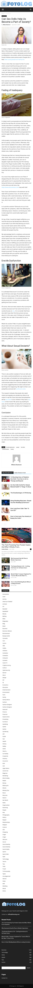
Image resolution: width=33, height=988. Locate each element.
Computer (5, 658)
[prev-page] (3, 524)
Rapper (4, 820)
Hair (4, 739)
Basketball (5, 611)
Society (12, 449)
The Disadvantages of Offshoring (20, 493)
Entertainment (6, 690)
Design (4, 677)
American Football (7, 601)
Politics (4, 817)
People (4, 810)
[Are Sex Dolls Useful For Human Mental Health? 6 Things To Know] (6, 487)
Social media (6, 849)
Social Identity (6, 844)
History (4, 744)
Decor (4, 675)
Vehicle (4, 878)
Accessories (6, 594)
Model (4, 780)
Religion (5, 824)
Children (5, 650)
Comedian (5, 653)
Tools (4, 866)
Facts (4, 695)
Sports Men (6, 854)
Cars (4, 641)
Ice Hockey (5, 753)
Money (4, 783)
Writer (4, 891)
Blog (4, 623)
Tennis (4, 861)
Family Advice (6, 699)
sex (14, 311)
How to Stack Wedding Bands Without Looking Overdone (16, 942)
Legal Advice (6, 768)
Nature (4, 798)
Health (4, 741)
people (17, 447)
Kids (4, 763)
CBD (4, 645)
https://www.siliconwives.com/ (10, 187)
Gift (3, 734)
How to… (5, 751)
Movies (4, 788)
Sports (4, 851)
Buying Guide (6, 636)
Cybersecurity (6, 670)
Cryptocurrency (7, 665)
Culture (5, 668)
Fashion (5, 702)
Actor (4, 596)
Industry (5, 758)
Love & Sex (8, 13)
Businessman (6, 633)
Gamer (4, 726)
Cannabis (5, 638)
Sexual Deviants (5, 449)
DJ (3, 682)
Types (4, 874)
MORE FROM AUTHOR (20, 472)
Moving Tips (6, 790)
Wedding (5, 886)
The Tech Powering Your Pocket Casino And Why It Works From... (16, 546)
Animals (5, 604)
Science (5, 827)
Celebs (4, 648)
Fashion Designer (7, 704)
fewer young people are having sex (14, 59)
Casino (4, 643)
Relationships (6, 822)
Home (3, 13)
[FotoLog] (16, 4)
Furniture (5, 721)
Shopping (5, 832)
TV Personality (6, 871)
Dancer (4, 672)
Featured (5, 709)
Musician (5, 795)
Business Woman (7, 631)
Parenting (5, 807)
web (4, 883)
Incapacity (5, 756)
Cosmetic (5, 660)
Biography (5, 621)
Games (4, 729)
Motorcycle (5, 785)
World (4, 888)
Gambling (5, 724)
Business (5, 628)
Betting (4, 616)
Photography (6, 815)
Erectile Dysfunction (10, 447)
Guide (4, 736)
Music (4, 793)
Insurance (5, 761)
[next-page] (5, 524)
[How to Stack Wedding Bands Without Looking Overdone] (6, 584)
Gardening (5, 731)
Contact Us (4, 978)
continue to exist (20, 389)
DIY (3, 680)
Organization (6, 805)
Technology (6, 859)
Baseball (5, 609)
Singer (4, 834)
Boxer (4, 626)
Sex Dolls (23, 447)
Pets (4, 812)
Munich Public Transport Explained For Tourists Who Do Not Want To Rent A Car (16, 937)
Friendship (5, 719)
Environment (6, 692)
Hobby (4, 746)
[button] (2, 9)
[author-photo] (16, 462)
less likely (8, 399)
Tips (4, 864)
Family (4, 697)
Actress (4, 599)
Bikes (4, 618)
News (4, 802)
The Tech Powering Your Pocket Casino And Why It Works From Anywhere (16, 923)
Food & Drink (6, 717)
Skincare (5, 839)
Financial (5, 714)
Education (5, 687)
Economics (5, 685)
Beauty (4, 614)
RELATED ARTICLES (8, 472)
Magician (5, 773)
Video (4, 881)
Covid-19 (5, 663)
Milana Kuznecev (6, 24)
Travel (4, 869)
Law (4, 766)
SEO (4, 829)
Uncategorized (6, 876)
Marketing (5, 775)
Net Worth (5, 800)
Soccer (4, 842)
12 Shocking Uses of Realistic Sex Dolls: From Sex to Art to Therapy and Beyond (19, 479)
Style (4, 856)
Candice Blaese (5, 549)
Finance (5, 712)
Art (3, 606)
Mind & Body (6, 778)
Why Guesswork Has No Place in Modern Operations (15, 928)
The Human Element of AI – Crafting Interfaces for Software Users (15, 932)
